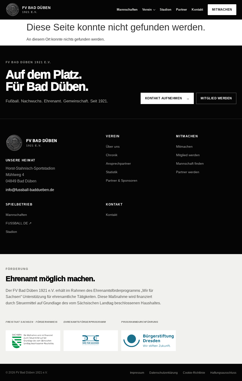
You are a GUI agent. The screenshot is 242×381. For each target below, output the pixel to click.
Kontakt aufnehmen (167, 98)
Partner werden (187, 172)
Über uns (113, 146)
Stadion (165, 9)
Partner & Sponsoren (121, 180)
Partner (181, 9)
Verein (147, 9)
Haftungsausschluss (223, 372)
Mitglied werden (216, 98)
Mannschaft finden (190, 163)
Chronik (111, 155)
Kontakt (197, 9)
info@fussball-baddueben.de (30, 190)
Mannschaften (127, 9)
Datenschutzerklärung (163, 372)
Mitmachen (222, 9)
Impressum (137, 372)
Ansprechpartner (118, 163)
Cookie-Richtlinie (194, 372)
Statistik (111, 172)
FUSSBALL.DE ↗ (19, 223)
